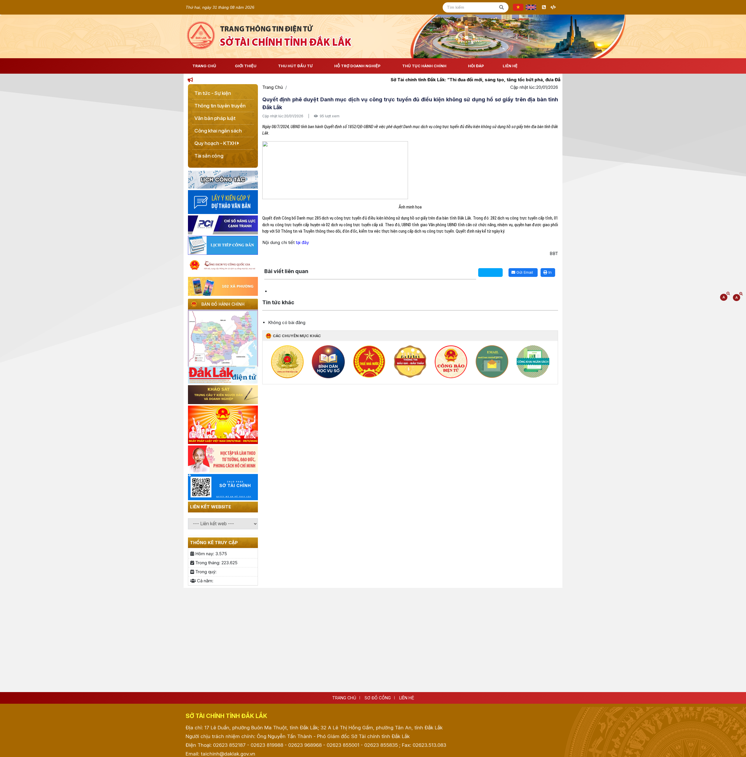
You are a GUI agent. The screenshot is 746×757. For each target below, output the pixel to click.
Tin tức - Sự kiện (212, 93)
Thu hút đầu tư (295, 65)
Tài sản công (208, 156)
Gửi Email (524, 272)
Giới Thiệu (245, 65)
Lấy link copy (273, 265)
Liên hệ (510, 65)
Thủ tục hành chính (424, 65)
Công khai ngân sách (218, 131)
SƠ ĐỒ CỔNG (378, 697)
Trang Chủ (204, 65)
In (549, 272)
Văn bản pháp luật (214, 118)
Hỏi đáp (476, 65)
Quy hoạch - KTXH (215, 143)
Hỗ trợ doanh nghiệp (357, 65)
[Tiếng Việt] (518, 7)
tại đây (302, 242)
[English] (531, 7)
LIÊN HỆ (406, 697)
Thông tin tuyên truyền (219, 106)
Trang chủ (344, 697)
